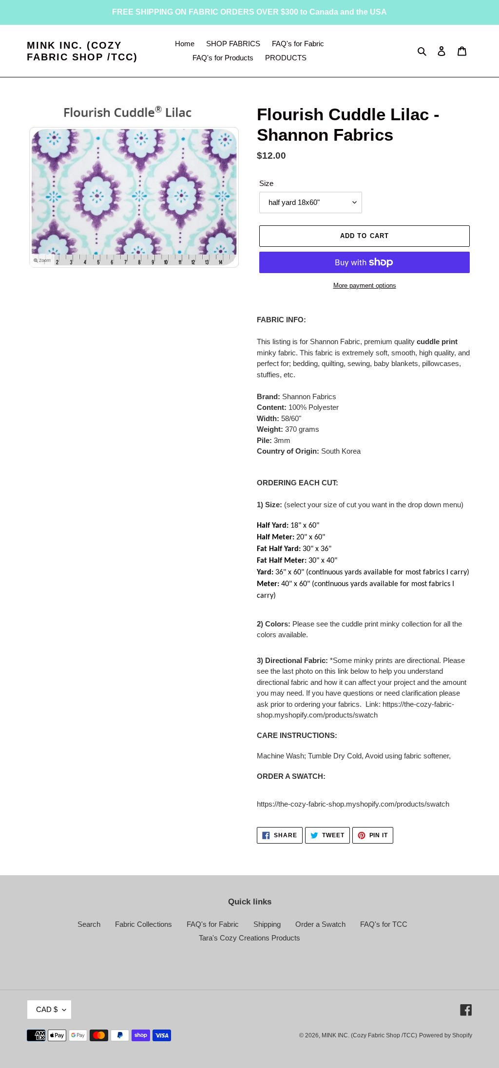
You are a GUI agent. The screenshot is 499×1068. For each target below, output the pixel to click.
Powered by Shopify (445, 1035)
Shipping (267, 924)
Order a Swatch (320, 924)
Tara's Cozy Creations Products (249, 938)
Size (266, 183)
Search (88, 924)
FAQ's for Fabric (213, 924)
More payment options (364, 285)
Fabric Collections (143, 924)
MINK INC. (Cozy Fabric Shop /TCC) (82, 51)
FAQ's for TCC (383, 924)
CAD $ (47, 1009)
